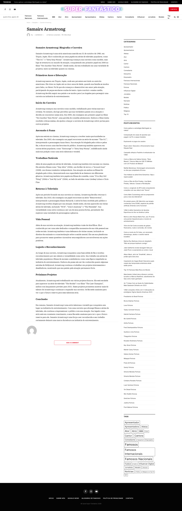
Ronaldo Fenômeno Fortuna (133, 341)
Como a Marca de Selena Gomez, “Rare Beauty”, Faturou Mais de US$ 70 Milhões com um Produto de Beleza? (138, 161)
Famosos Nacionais (28, 17)
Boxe (146, 431)
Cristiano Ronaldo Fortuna (132, 380)
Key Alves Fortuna (130, 345)
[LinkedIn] (19, 59)
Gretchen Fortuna (130, 398)
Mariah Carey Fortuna (131, 349)
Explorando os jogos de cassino (134, 141)
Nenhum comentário (54, 35)
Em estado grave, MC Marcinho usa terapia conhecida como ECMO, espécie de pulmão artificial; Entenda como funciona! (139, 203)
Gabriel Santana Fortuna (132, 314)
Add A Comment (72, 343)
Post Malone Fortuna (131, 407)
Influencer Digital (129, 91)
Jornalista (151, 17)
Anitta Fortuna (128, 323)
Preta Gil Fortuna (129, 363)
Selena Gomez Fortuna (131, 354)
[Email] (19, 69)
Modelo (161, 17)
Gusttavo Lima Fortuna (131, 332)
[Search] (175, 17)
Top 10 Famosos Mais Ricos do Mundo (137, 270)
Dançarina (127, 74)
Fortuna (126, 87)
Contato (174, 9)
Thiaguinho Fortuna (130, 336)
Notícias (126, 104)
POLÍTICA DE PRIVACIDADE (159, 2)
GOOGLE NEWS (123, 2)
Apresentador (77, 17)
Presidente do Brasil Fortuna (133, 296)
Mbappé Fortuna (129, 358)
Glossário (35, 22)
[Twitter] (19, 54)
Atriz (66, 17)
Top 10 (169, 17)
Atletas (101, 17)
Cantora (111, 17)
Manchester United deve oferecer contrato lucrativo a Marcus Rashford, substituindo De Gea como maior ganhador (139, 276)
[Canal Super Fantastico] (91, 9)
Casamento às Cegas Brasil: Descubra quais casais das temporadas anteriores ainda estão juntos (139, 263)
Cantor (119, 17)
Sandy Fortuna (129, 367)
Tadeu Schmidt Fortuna (132, 310)
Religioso (127, 111)
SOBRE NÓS (111, 2)
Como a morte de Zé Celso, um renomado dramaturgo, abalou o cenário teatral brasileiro (138, 234)
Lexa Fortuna (128, 305)
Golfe (134, 464)
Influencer (141, 17)
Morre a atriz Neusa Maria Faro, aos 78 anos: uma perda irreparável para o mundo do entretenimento (139, 219)
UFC (126, 475)
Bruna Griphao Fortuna (131, 301)
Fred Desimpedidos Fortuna (133, 327)
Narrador (127, 101)
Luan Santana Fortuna (131, 385)
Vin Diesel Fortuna (130, 389)
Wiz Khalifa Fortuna (130, 394)
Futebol (128, 464)
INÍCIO (103, 2)
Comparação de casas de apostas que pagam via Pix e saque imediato (38, 2)
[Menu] (178, 17)
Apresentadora (90, 17)
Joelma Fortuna (129, 403)
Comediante (129, 17)
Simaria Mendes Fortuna (132, 376)
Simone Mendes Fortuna (132, 372)
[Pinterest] (19, 64)
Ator (60, 17)
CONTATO (174, 2)
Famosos (131, 444)
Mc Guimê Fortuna (130, 318)
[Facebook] (19, 49)
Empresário (127, 77)
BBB (53, 17)
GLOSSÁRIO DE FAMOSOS (139, 2)
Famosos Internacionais (42, 17)
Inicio (28, 22)
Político (126, 107)
